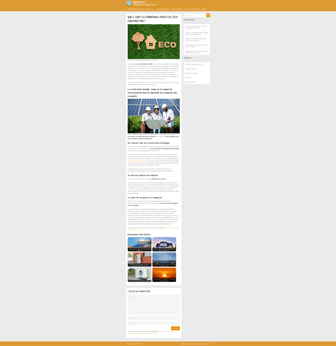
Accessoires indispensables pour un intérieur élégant (196, 46)
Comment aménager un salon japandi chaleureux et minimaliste (196, 33)
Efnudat (128, 344)
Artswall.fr (188, 78)
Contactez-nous (205, 344)
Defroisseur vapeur (191, 73)
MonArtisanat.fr (190, 82)
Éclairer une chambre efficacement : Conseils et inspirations (196, 39)
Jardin (204, 9)
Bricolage (149, 9)
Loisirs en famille (185, 344)
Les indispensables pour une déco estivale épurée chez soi (195, 27)
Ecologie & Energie (192, 9)
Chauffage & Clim (162, 9)
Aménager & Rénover (135, 9)
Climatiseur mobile (190, 69)
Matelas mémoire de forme (193, 64)
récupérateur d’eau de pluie (136, 161)
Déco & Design (177, 9)
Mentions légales (195, 344)
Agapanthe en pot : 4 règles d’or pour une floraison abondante (196, 52)
